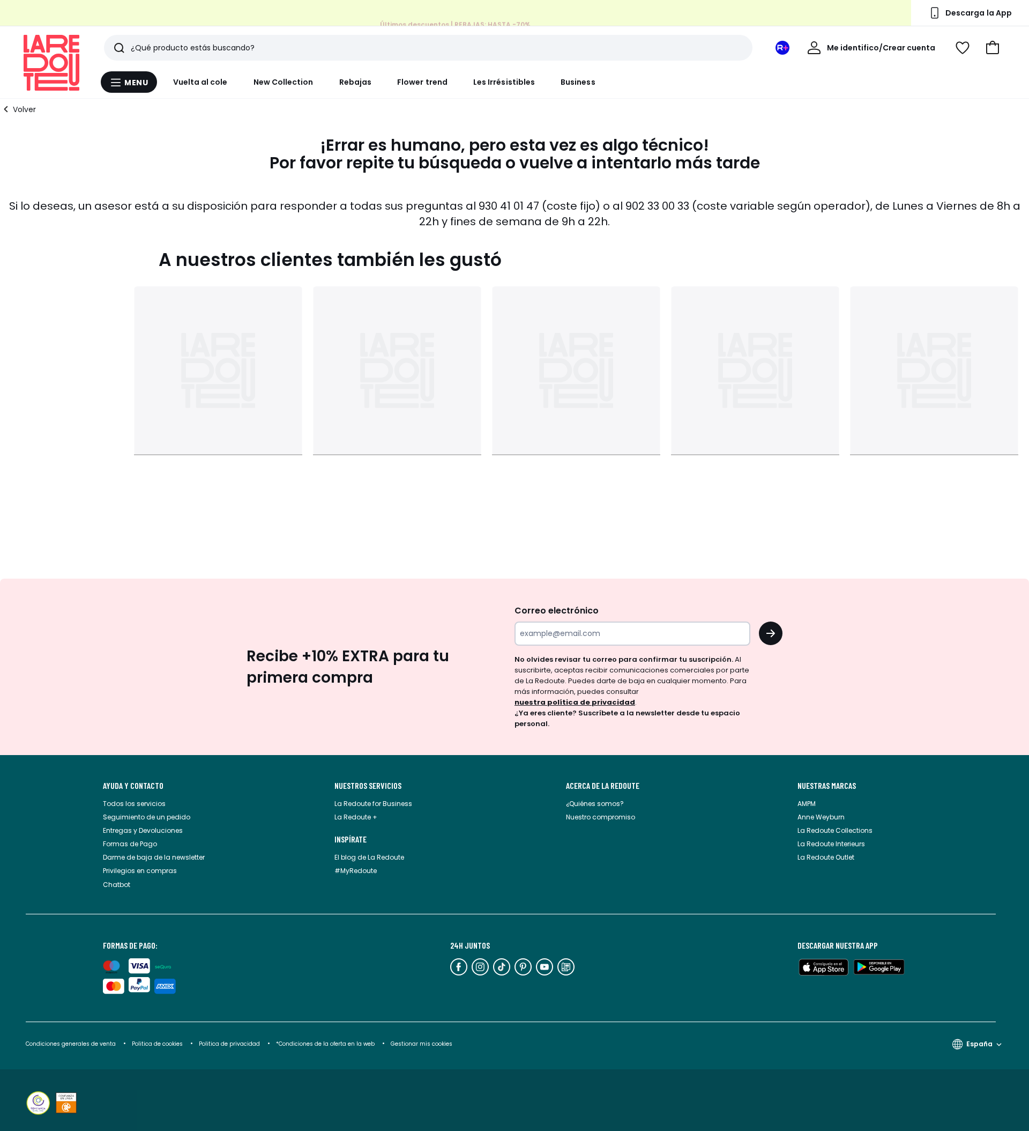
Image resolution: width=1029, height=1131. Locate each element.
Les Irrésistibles (504, 82)
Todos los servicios (134, 803)
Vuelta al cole (200, 82)
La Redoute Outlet (825, 857)
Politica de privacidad (230, 1044)
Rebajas (355, 82)
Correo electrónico (556, 610)
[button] (992, 48)
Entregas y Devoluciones (143, 830)
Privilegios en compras (140, 870)
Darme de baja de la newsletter (154, 857)
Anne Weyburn (821, 817)
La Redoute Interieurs (831, 843)
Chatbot (116, 884)
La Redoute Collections (835, 830)
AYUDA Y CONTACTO (133, 785)
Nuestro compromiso (600, 817)
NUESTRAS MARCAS (826, 785)
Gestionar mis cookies (421, 1044)
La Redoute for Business (373, 803)
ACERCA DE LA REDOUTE (602, 785)
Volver (24, 109)
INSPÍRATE (350, 839)
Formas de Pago (130, 843)
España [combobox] (979, 1043)
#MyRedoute (355, 870)
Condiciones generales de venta (71, 1044)
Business (578, 82)
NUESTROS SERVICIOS (367, 785)
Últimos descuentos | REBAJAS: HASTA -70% (455, 24)
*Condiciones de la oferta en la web (325, 1044)
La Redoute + (355, 817)
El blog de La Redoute (369, 857)
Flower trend (422, 82)
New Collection (283, 82)
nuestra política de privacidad (574, 702)
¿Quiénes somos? (595, 803)
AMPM (806, 803)
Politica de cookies (157, 1044)
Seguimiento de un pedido (146, 817)
